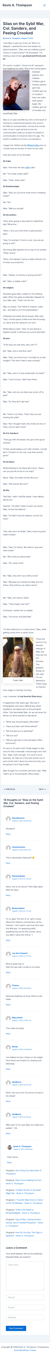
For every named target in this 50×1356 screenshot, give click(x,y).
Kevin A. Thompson (17, 5)
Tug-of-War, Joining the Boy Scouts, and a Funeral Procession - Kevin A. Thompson (24, 1222)
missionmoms (18, 847)
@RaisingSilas (33, 145)
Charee (15, 985)
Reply (8, 834)
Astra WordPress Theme (25, 1350)
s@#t (27, 167)
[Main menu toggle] (44, 5)
